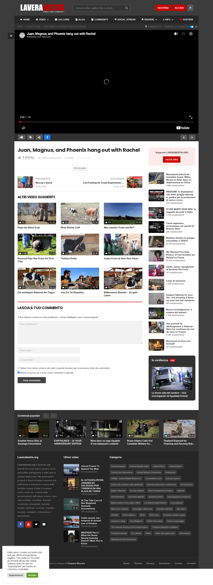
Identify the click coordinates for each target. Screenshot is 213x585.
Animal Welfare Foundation (149, 472)
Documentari (186, 485)
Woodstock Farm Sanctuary (123, 539)
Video (148, 533)
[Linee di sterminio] (156, 284)
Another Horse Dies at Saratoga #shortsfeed (30, 442)
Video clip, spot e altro (165, 533)
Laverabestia (176, 503)
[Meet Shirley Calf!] (80, 213)
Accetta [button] (32, 575)
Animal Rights (175, 466)
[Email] (44, 524)
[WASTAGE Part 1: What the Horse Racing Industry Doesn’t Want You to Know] (71, 536)
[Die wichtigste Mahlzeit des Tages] (37, 278)
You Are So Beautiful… (73, 292)
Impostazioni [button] (16, 575)
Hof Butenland (117, 497)
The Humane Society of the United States (129, 527)
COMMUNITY (101, 19)
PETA (142, 515)
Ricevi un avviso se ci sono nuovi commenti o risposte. (47, 372)
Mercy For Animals (119, 509)
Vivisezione (184, 533)
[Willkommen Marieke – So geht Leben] (123, 278)
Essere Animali (137, 491)
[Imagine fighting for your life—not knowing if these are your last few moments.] (156, 299)
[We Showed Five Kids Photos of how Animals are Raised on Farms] (156, 256)
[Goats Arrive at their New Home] (123, 244)
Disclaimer (164, 563)
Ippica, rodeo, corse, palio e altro (125, 503)
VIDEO (42, 19)
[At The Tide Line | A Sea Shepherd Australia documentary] (71, 504)
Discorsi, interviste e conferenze (161, 485)
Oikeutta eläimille (164, 509)
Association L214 (153, 478)
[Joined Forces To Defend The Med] (71, 470)
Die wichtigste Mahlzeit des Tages (36, 292)
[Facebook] (20, 524)
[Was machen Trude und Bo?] (123, 213)
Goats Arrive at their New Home (121, 258)
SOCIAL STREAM (126, 19)
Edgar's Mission (118, 491)
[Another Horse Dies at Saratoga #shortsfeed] (33, 429)
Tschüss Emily (69, 258)
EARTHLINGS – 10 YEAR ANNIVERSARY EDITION (68, 442)
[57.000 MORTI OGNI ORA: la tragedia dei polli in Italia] (156, 213)
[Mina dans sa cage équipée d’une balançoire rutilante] (106, 429)
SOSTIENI (187, 19)
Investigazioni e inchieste (179, 497)
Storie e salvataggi (175, 521)
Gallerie (180, 491)
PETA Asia (154, 515)
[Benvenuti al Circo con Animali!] (156, 345)
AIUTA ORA (171, 159)
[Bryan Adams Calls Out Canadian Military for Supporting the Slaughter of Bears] (143, 429)
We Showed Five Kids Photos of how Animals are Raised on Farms (180, 255)
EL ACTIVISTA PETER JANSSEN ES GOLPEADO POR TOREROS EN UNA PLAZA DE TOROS (92, 485)
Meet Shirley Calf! (70, 227)
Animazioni (170, 472)
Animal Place (159, 466)
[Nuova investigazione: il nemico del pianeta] (156, 313)
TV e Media (136, 533)
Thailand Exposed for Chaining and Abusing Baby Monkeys (179, 442)
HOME (26, 19)
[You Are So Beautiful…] (80, 278)
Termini (138, 563)
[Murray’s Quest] (47, 183)
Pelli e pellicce (129, 515)
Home (20, 26)
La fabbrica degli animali (155, 503)
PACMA (114, 515)
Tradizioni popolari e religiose (165, 527)
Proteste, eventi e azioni (174, 515)
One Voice (181, 509)
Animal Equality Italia (139, 466)
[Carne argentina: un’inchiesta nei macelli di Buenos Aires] (156, 227)
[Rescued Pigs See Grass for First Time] (37, 244)
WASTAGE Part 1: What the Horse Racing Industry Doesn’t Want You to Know (92, 538)
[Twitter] (36, 524)
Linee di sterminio (175, 281)
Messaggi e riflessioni (142, 509)
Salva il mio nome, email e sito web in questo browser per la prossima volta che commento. (65, 368)
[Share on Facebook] (47, 137)
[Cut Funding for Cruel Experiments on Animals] (112, 183)
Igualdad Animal (156, 497)
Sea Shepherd (136, 521)
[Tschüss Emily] (80, 244)
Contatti (191, 563)
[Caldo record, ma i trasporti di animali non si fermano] (71, 522)
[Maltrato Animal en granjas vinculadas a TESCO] (156, 242)
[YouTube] (28, 524)
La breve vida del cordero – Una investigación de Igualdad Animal (170, 394)
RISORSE (149, 19)
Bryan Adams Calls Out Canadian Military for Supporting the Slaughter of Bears (142, 442)
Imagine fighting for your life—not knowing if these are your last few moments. (180, 298)
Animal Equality (118, 466)
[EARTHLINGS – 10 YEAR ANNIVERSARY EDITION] (70, 429)
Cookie (178, 563)
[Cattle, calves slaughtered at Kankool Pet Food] (156, 270)
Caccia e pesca (173, 478)
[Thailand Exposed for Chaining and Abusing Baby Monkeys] (179, 429)
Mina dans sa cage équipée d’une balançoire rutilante (105, 442)
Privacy (150, 563)
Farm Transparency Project (160, 491)
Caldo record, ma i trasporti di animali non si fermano (91, 521)
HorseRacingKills (136, 497)
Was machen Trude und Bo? (119, 227)
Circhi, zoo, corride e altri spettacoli (127, 485)
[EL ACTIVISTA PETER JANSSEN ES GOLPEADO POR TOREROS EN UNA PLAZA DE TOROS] (71, 484)
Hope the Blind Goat (29, 227)
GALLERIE (63, 19)
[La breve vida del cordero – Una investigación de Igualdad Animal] (172, 378)
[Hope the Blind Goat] (37, 213)
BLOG (81, 19)
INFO (168, 19)
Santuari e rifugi (33, 26)
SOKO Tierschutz (154, 521)
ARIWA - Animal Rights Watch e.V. (126, 478)
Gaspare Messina (76, 563)
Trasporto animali (119, 533)
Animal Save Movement (121, 472)
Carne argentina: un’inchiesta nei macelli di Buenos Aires (180, 226)
